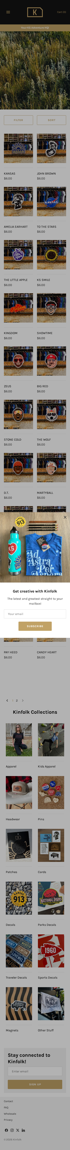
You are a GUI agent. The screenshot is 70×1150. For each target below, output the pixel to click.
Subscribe (35, 626)
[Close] (65, 517)
